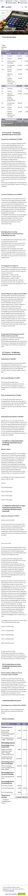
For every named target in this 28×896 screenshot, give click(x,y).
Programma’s (16, 1)
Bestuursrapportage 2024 (9, 1)
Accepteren (21, 894)
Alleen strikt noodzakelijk (11, 894)
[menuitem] (11, 3)
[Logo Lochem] (6, 7)
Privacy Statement (9, 890)
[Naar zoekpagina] (22, 7)
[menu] (25, 6)
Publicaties (2, 1)
